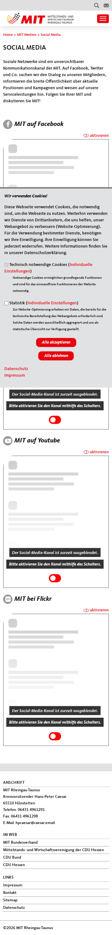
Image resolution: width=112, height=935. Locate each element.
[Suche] (96, 5)
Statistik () (43, 303)
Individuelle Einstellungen (52, 303)
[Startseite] (38, 16)
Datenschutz (16, 369)
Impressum (14, 375)
